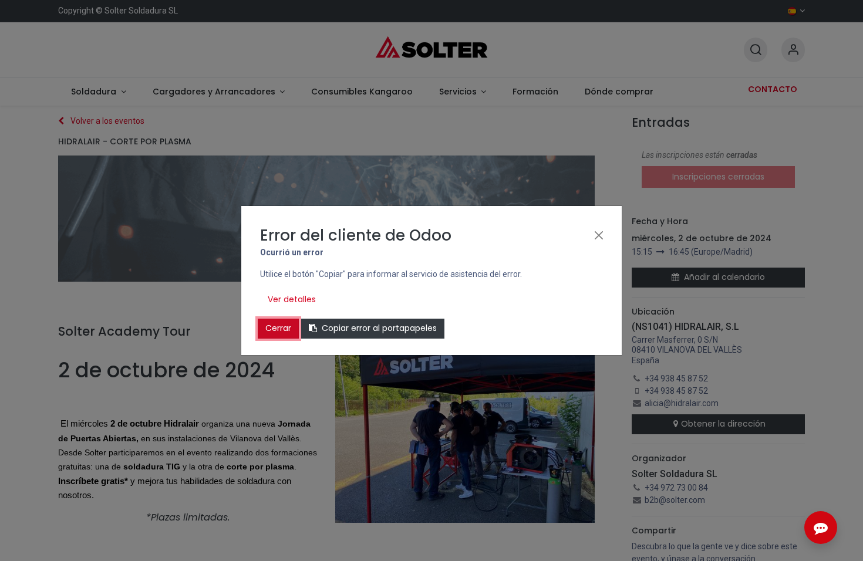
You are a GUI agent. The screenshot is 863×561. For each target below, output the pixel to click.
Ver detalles (292, 299)
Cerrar (278, 328)
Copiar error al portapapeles (379, 328)
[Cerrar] (599, 235)
